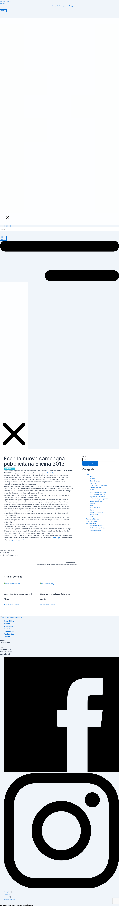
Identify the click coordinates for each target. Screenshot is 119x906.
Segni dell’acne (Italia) (63, 154)
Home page (56, 538)
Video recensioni (61, 194)
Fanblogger (94, 490)
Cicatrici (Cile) (59, 167)
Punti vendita (50, 209)
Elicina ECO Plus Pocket (59, 98)
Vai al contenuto (5, 1)
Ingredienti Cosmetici (97, 497)
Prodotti (48, 66)
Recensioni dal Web (62, 199)
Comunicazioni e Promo (11, 605)
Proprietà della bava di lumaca (63, 40)
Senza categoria (92, 521)
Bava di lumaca (95, 481)
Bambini (92, 479)
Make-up (93, 503)
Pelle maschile (95, 508)
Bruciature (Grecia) (62, 181)
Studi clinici (50, 151)
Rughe (54, 109)
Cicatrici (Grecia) (60, 172)
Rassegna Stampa (92, 519)
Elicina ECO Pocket (62, 91)
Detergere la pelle (96, 488)
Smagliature (58, 118)
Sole (91, 517)
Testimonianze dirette (64, 190)
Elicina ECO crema (62, 69)
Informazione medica (97, 494)
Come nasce (58, 51)
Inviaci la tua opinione (64, 203)
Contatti (48, 213)
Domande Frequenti (63, 145)
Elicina (2, 3)
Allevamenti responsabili (56, 58)
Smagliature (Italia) (62, 163)
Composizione (59, 47)
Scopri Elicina (50, 35)
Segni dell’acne (59, 113)
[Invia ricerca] (85, 463)
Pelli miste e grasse (62, 141)
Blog (87, 474)
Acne (91, 476)
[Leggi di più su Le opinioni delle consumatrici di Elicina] (12, 584)
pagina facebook (18, 540)
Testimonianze (51, 187)
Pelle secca (57, 136)
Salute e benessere (96, 512)
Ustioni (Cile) (58, 176)
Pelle (91, 505)
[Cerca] (3, 232)
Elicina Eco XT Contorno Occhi (58, 85)
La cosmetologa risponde (99, 499)
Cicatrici (56, 127)
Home (48, 30)
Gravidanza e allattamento (99, 492)
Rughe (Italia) (58, 158)
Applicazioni (50, 106)
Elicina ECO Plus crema (59, 76)
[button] (59, 15)
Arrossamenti (59, 132)
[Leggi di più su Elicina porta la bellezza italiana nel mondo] (47, 584)
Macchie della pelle (62, 123)
